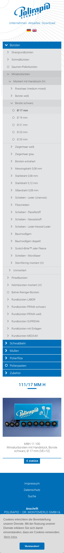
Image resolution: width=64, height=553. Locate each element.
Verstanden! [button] (32, 546)
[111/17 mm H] (32, 417)
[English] (34, 30)
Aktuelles (34, 23)
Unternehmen (18, 23)
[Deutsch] (29, 30)
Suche (32, 496)
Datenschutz (32, 490)
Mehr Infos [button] (10, 536)
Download (48, 23)
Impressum (32, 483)
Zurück (33, 461)
